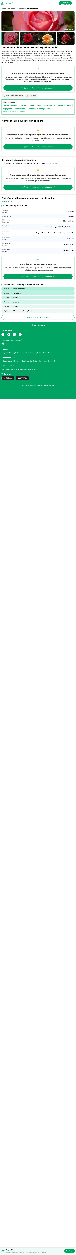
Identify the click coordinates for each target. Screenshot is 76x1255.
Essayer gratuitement (65, 3)
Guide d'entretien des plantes (13, 9)
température (67, 334)
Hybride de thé (6, 1005)
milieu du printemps (8, 583)
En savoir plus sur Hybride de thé (38, 1138)
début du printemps (64, 486)
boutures (25, 551)
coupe (13, 558)
